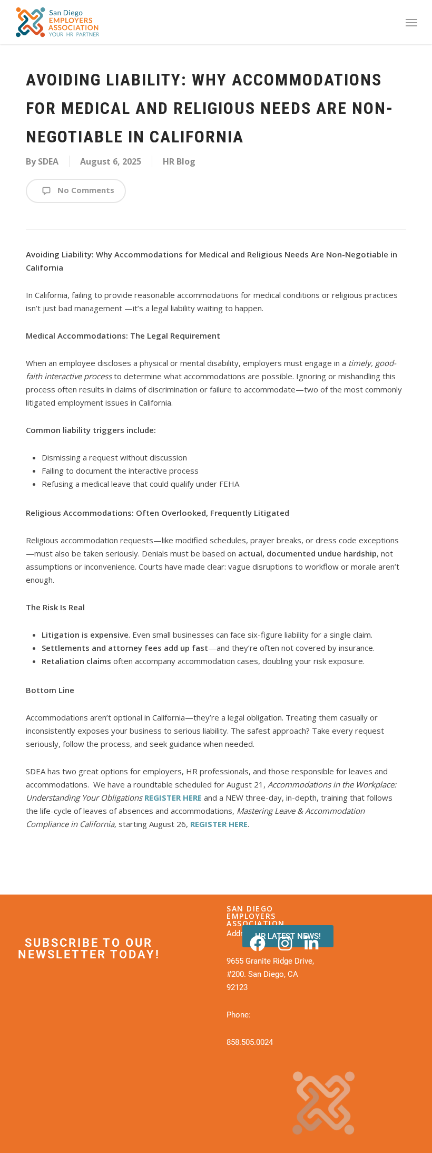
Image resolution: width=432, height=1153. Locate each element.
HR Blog (179, 161)
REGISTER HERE (173, 797)
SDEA (48, 161)
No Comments (84, 190)
